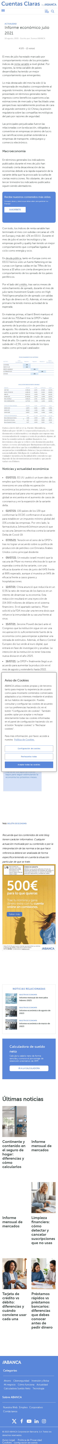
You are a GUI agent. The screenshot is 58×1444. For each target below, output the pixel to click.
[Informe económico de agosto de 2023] (12, 1011)
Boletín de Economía (28, 995)
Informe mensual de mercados (41, 1145)
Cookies (7, 1442)
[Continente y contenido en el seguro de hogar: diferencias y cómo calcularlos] (14, 1121)
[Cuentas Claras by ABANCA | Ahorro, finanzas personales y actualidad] (29, 4)
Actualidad (11, 24)
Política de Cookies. (24, 739)
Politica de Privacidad (30, 1440)
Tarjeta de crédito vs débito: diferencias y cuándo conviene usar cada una (14, 1306)
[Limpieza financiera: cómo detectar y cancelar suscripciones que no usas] (43, 1197)
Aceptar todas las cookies (29, 765)
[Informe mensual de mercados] (43, 1121)
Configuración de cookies (29, 749)
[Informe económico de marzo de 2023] (12, 1024)
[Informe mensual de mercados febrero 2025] (12, 998)
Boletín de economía (17, 824)
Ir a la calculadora (29, 1068)
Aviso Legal (8, 1440)
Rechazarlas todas (29, 757)
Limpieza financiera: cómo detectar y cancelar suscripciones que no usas (43, 1230)
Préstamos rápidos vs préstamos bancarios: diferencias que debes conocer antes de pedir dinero (42, 1310)
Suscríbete (15, 210)
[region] (28, 722)
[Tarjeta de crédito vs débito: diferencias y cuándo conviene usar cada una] (14, 1273)
